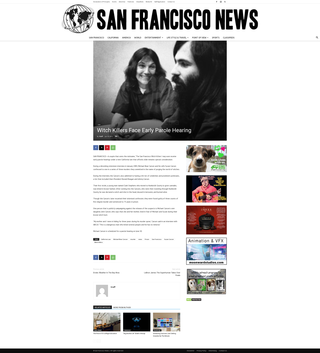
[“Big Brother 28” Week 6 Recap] (136, 322)
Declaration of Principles (101, 2)
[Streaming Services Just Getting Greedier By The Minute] (166, 322)
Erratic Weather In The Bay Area (106, 273)
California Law (106, 239)
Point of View (199, 37)
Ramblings (157, 330)
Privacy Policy (201, 351)
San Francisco (96, 37)
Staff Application (159, 2)
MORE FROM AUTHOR (122, 308)
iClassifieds (139, 2)
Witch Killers (98, 242)
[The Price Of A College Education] (106, 322)
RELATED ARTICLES (102, 308)
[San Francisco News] (160, 19)
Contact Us (171, 2)
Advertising (213, 351)
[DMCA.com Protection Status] (193, 300)
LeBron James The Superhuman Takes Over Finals (162, 274)
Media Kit (149, 2)
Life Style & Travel (176, 37)
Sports (216, 37)
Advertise (122, 2)
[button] (317, 38)
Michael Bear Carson (120, 239)
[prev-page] (94, 341)
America (126, 37)
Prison (147, 239)
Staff (101, 136)
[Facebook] (216, 1)
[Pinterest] (107, 147)
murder (133, 239)
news (140, 239)
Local (99, 124)
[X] (225, 1)
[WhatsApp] (113, 147)
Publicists (131, 2)
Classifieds (228, 37)
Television (127, 330)
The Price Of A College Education (105, 333)
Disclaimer (190, 351)
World (137, 37)
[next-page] (98, 341)
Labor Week (97, 330)
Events (114, 2)
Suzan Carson (169, 239)
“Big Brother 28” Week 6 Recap (134, 333)
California (113, 37)
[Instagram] (221, 1)
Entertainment (153, 37)
